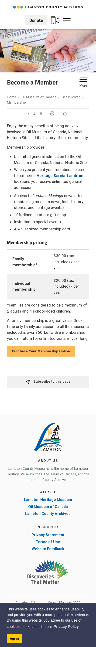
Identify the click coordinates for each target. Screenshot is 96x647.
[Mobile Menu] (67, 20)
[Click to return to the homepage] (48, 7)
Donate (36, 20)
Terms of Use (48, 542)
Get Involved (71, 97)
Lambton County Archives (48, 513)
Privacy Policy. (66, 627)
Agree (14, 638)
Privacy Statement (47, 535)
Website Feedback (48, 549)
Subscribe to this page (51, 381)
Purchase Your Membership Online (41, 351)
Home (11, 97)
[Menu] (83, 80)
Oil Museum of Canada (38, 97)
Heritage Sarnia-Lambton (60, 175)
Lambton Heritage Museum (48, 499)
